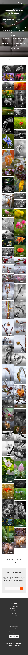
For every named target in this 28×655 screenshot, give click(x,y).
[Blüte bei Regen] (20, 240)
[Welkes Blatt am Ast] (20, 430)
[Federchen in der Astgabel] (8, 252)
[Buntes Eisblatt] (20, 392)
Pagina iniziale (5, 59)
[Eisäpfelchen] (8, 327)
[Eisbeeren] (8, 278)
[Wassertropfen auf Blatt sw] (20, 204)
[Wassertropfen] (8, 86)
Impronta (14, 628)
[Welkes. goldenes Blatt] (8, 426)
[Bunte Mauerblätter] (8, 172)
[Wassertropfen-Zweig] (8, 414)
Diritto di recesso (14, 636)
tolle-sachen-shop (14, 617)
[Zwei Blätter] (8, 69)
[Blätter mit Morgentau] (8, 522)
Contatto (14, 633)
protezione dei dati (14, 631)
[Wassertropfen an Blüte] (8, 234)
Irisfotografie (14, 615)
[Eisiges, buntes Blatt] (8, 159)
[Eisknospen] (8, 291)
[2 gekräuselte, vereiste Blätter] (20, 166)
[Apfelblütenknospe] (20, 470)
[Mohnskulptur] (20, 123)
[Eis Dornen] (8, 310)
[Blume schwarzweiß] (8, 189)
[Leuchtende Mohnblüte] (20, 251)
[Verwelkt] (20, 99)
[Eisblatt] (8, 372)
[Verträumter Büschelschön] (20, 494)
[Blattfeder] (20, 113)
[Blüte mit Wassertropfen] (8, 94)
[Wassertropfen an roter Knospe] (20, 227)
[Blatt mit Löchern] (8, 548)
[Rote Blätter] (20, 77)
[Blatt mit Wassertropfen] (8, 201)
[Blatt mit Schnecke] (20, 510)
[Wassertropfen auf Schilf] (20, 196)
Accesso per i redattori (14, 645)
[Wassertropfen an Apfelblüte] (8, 224)
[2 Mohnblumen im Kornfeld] (8, 491)
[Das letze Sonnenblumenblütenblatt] (20, 183)
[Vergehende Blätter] (20, 532)
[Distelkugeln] (8, 508)
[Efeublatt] (8, 181)
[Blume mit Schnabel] (8, 102)
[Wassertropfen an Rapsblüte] (20, 213)
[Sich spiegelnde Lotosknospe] (20, 134)
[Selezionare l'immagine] (3, 71)
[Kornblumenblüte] (8, 141)
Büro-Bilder (14, 610)
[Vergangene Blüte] (20, 69)
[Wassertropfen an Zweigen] (8, 404)
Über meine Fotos (14, 608)
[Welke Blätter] (20, 542)
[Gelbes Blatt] (8, 77)
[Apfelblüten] (8, 466)
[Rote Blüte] (20, 86)
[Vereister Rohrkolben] (20, 149)
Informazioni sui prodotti (14, 606)
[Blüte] (8, 243)
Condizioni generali (14, 626)
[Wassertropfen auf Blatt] (20, 523)
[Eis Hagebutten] (8, 260)
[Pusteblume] (8, 124)
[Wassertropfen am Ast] (20, 456)
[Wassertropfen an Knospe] (8, 213)
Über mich (14, 613)
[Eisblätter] (8, 390)
